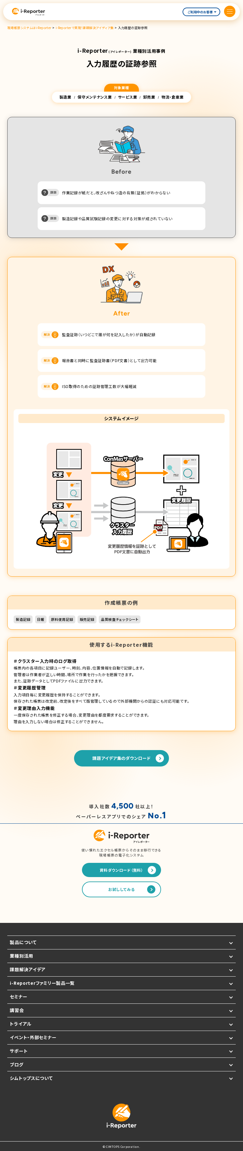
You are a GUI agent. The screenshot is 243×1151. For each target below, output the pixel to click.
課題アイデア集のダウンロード (121, 758)
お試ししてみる (121, 889)
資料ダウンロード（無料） (121, 870)
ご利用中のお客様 (200, 11)
